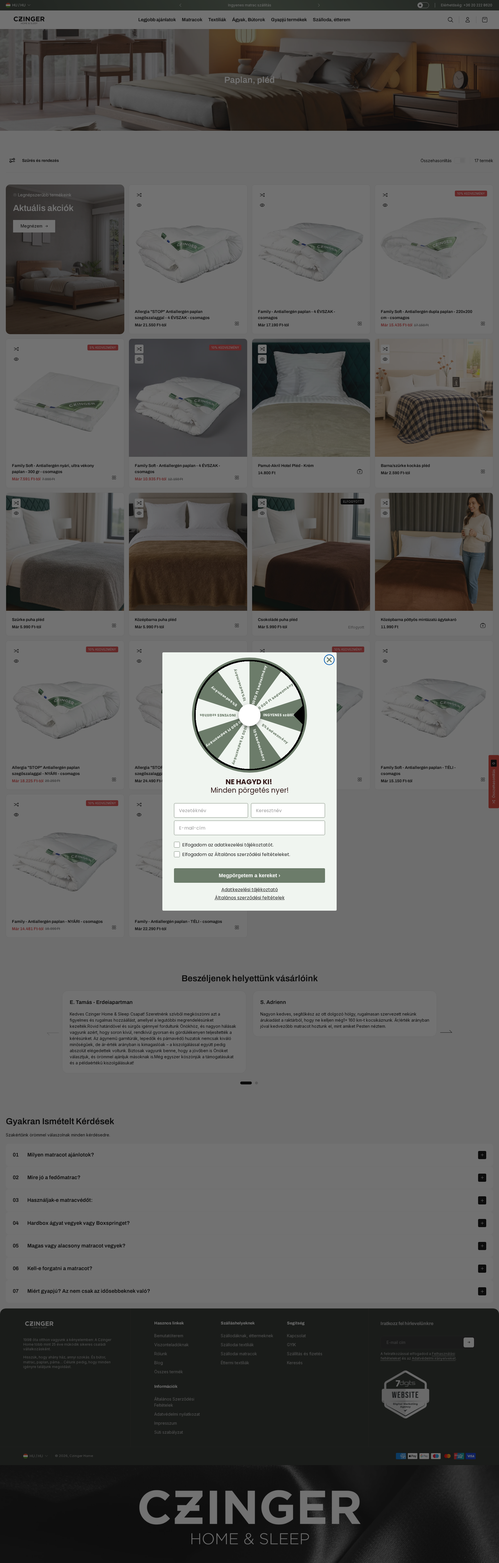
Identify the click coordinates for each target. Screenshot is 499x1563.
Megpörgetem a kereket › (249, 875)
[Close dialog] (329, 660)
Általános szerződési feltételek (250, 897)
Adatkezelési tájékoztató (249, 889)
